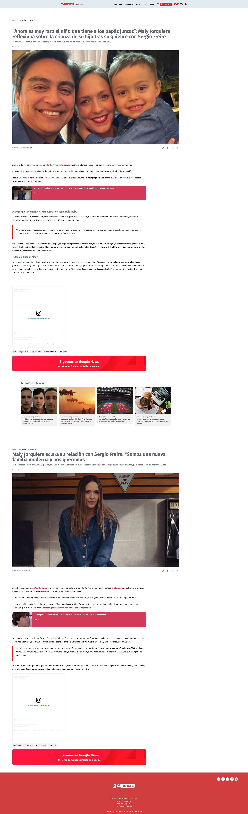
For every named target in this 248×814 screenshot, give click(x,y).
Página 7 (35, 604)
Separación (63, 351)
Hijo (14, 351)
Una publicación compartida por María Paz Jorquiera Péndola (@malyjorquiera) (38, 344)
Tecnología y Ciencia (132, 4)
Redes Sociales (148, 4)
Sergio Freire (23, 351)
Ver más (36, 193)
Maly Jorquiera (36, 351)
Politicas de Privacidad (124, 806)
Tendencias (22, 20)
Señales (166, 4)
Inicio (14, 20)
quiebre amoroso (50, 351)
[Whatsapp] (163, 148)
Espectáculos (118, 4)
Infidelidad (17, 745)
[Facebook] (168, 148)
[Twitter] (172, 148)
